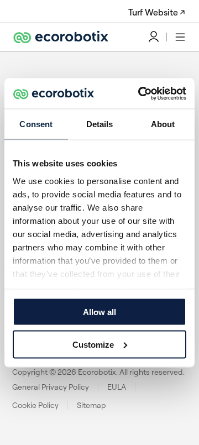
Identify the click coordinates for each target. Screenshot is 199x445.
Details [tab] (99, 124)
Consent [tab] (36, 124)
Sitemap (91, 405)
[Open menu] (180, 37)
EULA (116, 387)
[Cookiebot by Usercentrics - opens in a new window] (140, 93)
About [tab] (163, 124)
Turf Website (153, 12)
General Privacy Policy (50, 387)
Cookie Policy (35, 405)
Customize (93, 344)
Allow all (99, 312)
